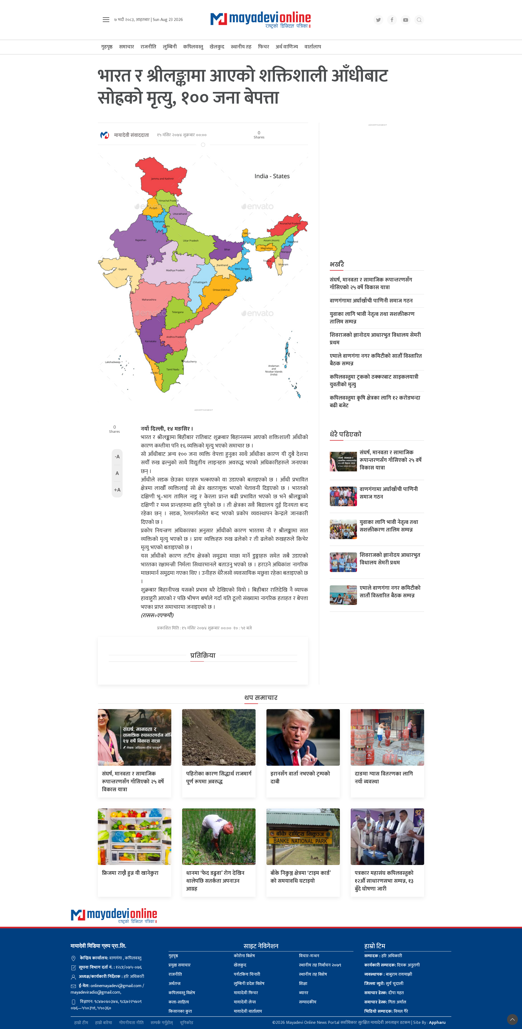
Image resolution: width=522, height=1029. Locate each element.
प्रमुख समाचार (180, 965)
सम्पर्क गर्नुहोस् (162, 1022)
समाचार (126, 47)
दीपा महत (384, 993)
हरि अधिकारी (383, 956)
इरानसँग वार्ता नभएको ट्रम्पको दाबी (300, 777)
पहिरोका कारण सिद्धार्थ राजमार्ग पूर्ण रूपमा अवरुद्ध (218, 777)
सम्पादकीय (307, 1002)
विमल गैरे (386, 1011)
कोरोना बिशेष (244, 956)
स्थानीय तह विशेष (313, 974)
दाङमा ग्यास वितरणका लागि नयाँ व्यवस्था (384, 777)
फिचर (263, 47)
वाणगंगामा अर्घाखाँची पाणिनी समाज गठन (371, 301)
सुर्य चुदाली (383, 983)
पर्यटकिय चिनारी (247, 974)
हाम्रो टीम (81, 1022)
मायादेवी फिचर (246, 993)
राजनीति (148, 47)
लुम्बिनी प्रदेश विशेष (249, 983)
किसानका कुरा (180, 1011)
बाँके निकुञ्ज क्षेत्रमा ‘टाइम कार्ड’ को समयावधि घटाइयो (301, 877)
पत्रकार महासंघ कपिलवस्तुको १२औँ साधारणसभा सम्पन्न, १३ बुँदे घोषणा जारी (384, 881)
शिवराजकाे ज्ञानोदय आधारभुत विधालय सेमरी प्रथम (375, 339)
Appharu (437, 1022)
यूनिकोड (186, 1022)
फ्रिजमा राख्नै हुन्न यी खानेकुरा (130, 873)
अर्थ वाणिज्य (287, 47)
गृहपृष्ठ (107, 47)
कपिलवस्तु (193, 47)
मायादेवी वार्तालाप (248, 1011)
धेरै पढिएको (346, 434)
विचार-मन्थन (309, 956)
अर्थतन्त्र (175, 983)
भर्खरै (337, 264)
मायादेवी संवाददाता (131, 135)
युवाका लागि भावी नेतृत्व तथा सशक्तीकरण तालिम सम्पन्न (372, 318)
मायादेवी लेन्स (245, 1002)
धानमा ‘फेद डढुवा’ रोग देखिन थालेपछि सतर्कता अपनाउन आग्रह (215, 881)
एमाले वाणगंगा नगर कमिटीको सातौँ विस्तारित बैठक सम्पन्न (376, 359)
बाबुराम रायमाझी (388, 974)
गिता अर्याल (385, 1002)
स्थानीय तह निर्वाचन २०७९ (320, 965)
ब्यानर (303, 993)
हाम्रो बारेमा (103, 1022)
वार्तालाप (312, 47)
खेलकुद (217, 47)
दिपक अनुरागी (392, 965)
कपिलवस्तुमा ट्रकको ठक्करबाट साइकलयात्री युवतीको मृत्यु (374, 380)
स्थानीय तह (241, 47)
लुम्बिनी (170, 47)
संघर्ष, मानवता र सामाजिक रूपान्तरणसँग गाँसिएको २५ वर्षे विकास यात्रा (371, 283)
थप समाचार (261, 698)
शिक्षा (303, 983)
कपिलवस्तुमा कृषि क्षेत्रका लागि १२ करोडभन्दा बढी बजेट (375, 401)
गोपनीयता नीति (131, 1022)
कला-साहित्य (179, 1002)
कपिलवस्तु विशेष (182, 993)
